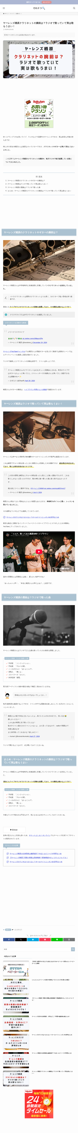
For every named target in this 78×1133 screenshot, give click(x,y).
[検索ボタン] (74, 8)
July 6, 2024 (37, 492)
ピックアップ (18, 929)
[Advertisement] (39, 89)
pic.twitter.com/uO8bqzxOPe (32, 338)
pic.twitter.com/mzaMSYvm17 (54, 488)
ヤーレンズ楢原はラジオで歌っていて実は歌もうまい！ (28, 184)
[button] (9, 939)
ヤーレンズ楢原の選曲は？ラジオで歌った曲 (24, 187)
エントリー (46, 2)
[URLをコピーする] (69, 939)
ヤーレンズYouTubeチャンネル (14, 351)
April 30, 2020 (30, 381)
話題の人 (8, 929)
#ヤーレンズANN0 (37, 488)
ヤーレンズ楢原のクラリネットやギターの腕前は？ (26, 181)
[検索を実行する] (73, 949)
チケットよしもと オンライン (40, 835)
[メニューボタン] (4, 8)
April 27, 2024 (35, 736)
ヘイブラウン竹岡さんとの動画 (35, 389)
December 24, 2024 (40, 342)
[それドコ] (39, 8)
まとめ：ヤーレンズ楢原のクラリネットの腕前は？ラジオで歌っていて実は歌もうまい (39, 191)
